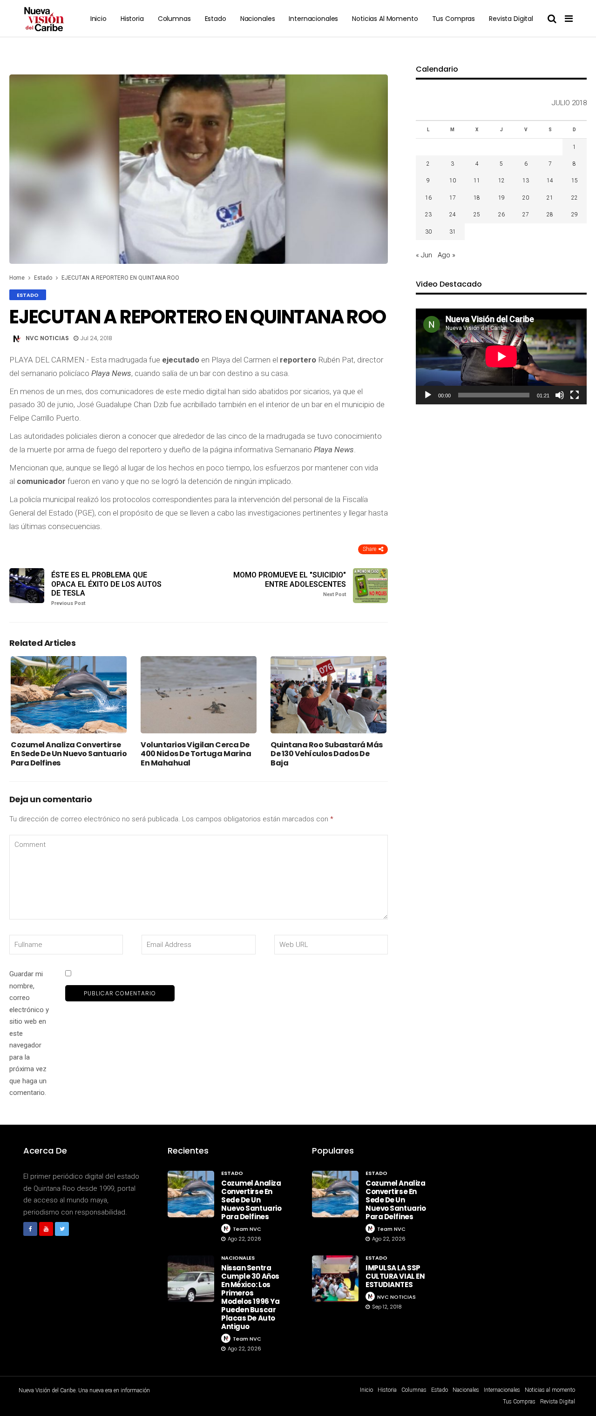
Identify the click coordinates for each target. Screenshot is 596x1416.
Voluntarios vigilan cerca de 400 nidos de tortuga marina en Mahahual (196, 753)
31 (452, 231)
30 (428, 231)
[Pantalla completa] (574, 395)
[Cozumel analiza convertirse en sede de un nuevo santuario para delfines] (69, 694)
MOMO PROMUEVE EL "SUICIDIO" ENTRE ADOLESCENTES (289, 583)
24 (452, 214)
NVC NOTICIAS (47, 338)
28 (550, 214)
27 (525, 214)
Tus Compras (453, 18)
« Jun (424, 255)
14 (550, 180)
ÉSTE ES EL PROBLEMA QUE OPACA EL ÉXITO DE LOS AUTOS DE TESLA (106, 588)
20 (525, 198)
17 (452, 198)
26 (501, 214)
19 (501, 198)
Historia (132, 18)
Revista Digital (511, 18)
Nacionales (257, 18)
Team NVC (247, 1229)
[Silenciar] (559, 395)
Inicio (98, 18)
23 (428, 214)
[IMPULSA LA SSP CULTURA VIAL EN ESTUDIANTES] (335, 1278)
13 (525, 180)
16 (428, 198)
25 (477, 214)
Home (17, 278)
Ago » (446, 255)
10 (452, 180)
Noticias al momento (385, 18)
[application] (501, 356)
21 (550, 198)
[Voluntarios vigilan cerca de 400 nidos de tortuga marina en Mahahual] (199, 694)
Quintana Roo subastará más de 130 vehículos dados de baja (327, 753)
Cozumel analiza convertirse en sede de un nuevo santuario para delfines (69, 753)
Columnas (174, 18)
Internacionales (313, 18)
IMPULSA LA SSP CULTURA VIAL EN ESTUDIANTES (395, 1276)
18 (477, 198)
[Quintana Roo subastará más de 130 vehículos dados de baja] (328, 694)
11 (477, 180)
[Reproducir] (428, 395)
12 (501, 180)
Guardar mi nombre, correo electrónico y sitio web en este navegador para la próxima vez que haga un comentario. (29, 1033)
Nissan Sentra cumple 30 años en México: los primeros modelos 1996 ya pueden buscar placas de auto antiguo (250, 1297)
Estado (215, 18)
